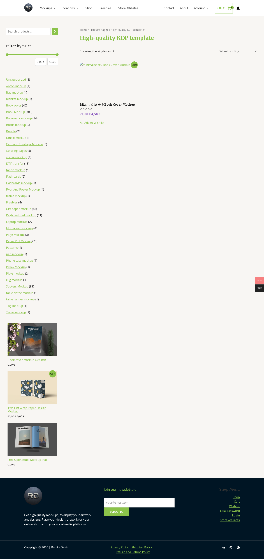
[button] (92, 122)
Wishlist (234, 506)
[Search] (55, 31)
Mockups (46, 8)
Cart (237, 502)
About (184, 8)
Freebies (105, 8)
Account (199, 8)
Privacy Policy (120, 547)
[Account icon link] (238, 8)
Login (236, 515)
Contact (169, 8)
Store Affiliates (128, 8)
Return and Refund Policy (133, 552)
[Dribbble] (231, 547)
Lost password (230, 511)
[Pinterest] (238, 547)
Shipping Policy (141, 547)
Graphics (69, 8)
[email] (223, 547)
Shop (88, 8)
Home (83, 29)
